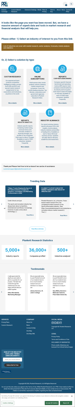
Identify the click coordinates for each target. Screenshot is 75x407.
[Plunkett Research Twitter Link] (55, 323)
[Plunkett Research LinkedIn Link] (52, 323)
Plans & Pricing (44, 10)
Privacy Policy (55, 336)
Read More (30, 215)
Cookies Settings (8, 403)
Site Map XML (30, 333)
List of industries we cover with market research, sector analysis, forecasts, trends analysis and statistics (36, 47)
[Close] (72, 396)
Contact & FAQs (69, 10)
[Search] (71, 4)
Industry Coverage (4, 10)
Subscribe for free (12, 365)
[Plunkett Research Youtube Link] (60, 323)
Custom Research (6, 325)
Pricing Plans (5, 322)
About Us (29, 322)
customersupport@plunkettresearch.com (17, 169)
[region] (37, 400)
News (63, 10)
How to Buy (52, 10)
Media (39, 10)
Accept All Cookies (52, 403)
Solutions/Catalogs (31, 10)
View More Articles (37, 229)
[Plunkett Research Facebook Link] (58, 323)
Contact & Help (31, 328)
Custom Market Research (16, 10)
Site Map (29, 331)
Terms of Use (32, 387)
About (59, 10)
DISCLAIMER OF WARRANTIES (60, 342)
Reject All (66, 403)
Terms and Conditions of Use (60, 339)
